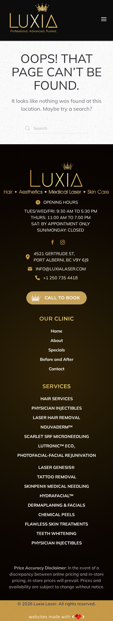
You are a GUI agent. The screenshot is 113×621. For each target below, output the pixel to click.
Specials (56, 349)
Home (56, 331)
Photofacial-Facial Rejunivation (56, 455)
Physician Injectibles (57, 408)
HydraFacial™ (56, 495)
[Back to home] (33, 19)
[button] (103, 19)
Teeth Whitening (56, 533)
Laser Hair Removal (56, 417)
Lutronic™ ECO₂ (56, 445)
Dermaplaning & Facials (56, 505)
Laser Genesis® (56, 467)
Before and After (56, 359)
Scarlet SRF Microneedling (56, 436)
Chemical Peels (56, 514)
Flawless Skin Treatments (56, 524)
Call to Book (62, 297)
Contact (56, 368)
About (56, 340)
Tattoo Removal (56, 476)
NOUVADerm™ (56, 427)
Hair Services (56, 398)
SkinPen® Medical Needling (56, 486)
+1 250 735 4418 (60, 277)
